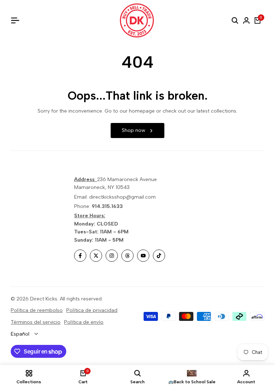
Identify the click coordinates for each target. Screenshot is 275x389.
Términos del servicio (36, 322)
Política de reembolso (37, 310)
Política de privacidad (91, 310)
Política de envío (83, 322)
